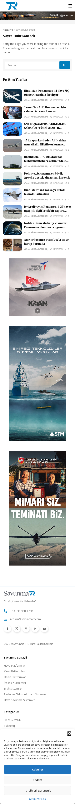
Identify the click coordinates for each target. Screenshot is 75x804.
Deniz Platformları (15, 677)
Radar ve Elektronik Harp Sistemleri (25, 694)
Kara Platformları (14, 671)
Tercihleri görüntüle (37, 790)
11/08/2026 (57, 249)
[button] (69, 733)
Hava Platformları (15, 665)
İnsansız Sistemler (15, 683)
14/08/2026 (57, 133)
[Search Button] (64, 65)
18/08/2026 (57, 100)
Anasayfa (8, 29)
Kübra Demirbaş (39, 100)
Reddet (37, 780)
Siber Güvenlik (12, 720)
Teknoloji (9, 725)
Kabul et (37, 769)
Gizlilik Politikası (37, 799)
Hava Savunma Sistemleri (19, 700)
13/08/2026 (57, 166)
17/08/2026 (57, 116)
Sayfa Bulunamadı (25, 29)
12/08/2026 (57, 183)
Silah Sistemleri (13, 688)
